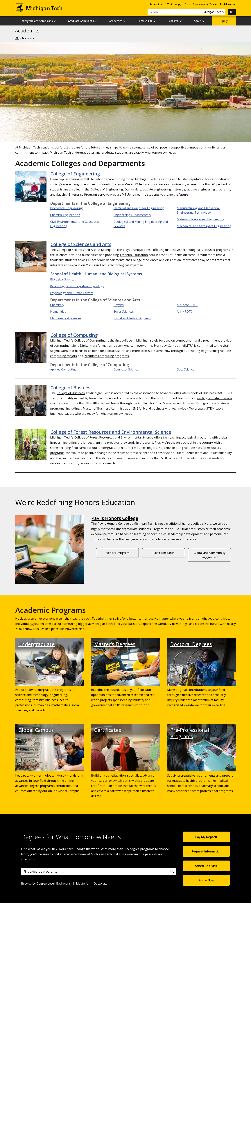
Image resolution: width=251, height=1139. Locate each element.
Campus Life (145, 21)
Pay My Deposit (206, 837)
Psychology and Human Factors (71, 293)
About (197, 21)
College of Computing (74, 335)
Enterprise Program (83, 194)
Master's (82, 883)
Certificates (107, 730)
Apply (178, 4)
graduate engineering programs (207, 189)
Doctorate (100, 883)
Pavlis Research (164, 553)
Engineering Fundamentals (132, 215)
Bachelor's (63, 883)
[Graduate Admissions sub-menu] (96, 20)
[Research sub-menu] (180, 20)
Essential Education (134, 255)
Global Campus (36, 730)
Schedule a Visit (206, 866)
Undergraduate (36, 644)
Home (17, 38)
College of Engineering (75, 173)
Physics (119, 305)
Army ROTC (185, 311)
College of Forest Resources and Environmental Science (111, 432)
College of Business (72, 387)
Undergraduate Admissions (36, 21)
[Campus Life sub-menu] (154, 20)
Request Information (206, 851)
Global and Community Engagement (209, 555)
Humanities (58, 311)
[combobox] (98, 871)
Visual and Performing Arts (132, 318)
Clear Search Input (199, 12)
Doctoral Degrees (191, 644)
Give (187, 4)
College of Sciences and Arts (81, 244)
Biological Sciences (63, 279)
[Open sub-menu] (216, 4)
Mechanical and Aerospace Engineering (204, 226)
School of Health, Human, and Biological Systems (96, 273)
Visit (169, 4)
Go (232, 12)
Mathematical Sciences (65, 318)
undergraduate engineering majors (156, 189)
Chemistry (57, 305)
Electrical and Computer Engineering (139, 208)
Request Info (157, 4)
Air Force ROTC (187, 305)
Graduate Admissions (81, 21)
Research (173, 21)
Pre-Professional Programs (189, 733)
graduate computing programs (106, 356)
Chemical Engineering (65, 215)
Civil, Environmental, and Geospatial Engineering (74, 224)
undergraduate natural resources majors (127, 447)
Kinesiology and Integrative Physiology (77, 286)
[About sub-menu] (203, 20)
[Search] (172, 871)
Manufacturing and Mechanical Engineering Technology (198, 210)
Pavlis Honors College (115, 518)
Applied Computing (63, 369)
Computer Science (126, 369)
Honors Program (117, 553)
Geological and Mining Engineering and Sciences (141, 224)
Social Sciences (124, 311)
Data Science (185, 369)
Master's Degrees (114, 644)
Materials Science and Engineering (200, 219)
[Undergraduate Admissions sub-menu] (54, 20)
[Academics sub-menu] (124, 20)
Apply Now (206, 880)
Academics (115, 21)
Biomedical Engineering (66, 208)
